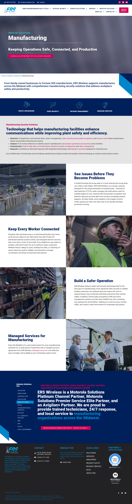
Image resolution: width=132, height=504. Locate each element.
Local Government (24, 429)
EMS (19, 421)
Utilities (21, 413)
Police (20, 426)
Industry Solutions (107, 8)
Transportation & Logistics (24, 409)
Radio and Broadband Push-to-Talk (35, 8)
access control (102, 138)
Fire (19, 423)
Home (3, 76)
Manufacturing (23, 402)
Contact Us (110, 12)
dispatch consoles (78, 149)
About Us (98, 12)
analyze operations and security (77, 144)
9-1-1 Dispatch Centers (23, 417)
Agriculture (22, 393)
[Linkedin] (123, 2)
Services (92, 8)
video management (86, 146)
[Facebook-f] (119, 2)
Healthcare (22, 399)
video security (67, 138)
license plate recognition (83, 138)
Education (21, 390)
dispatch (54, 146)
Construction (23, 396)
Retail (20, 405)
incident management (66, 146)
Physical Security (59, 8)
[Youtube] (126, 2)
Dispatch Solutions (77, 8)
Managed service (39, 350)
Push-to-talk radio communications (36, 146)
